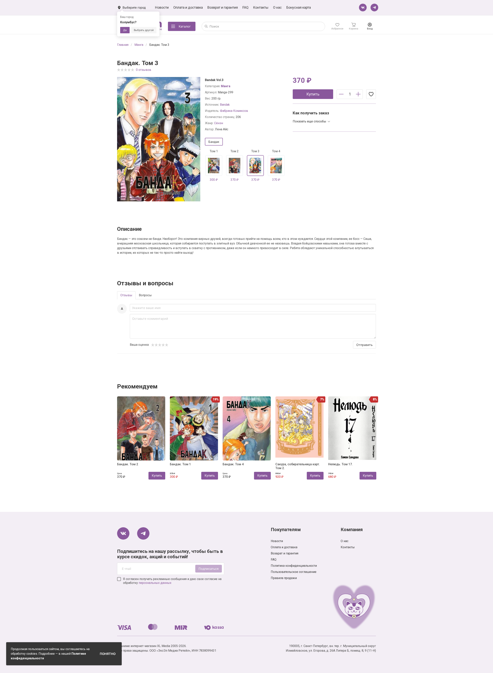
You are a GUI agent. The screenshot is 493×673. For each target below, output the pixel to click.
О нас (277, 7)
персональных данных (155, 583)
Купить (157, 475)
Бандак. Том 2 (127, 464)
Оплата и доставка (188, 7)
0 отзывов (143, 70)
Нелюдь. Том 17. (340, 464)
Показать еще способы (309, 121)
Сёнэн (218, 123)
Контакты (260, 7)
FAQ (245, 7)
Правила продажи (284, 578)
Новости (162, 7)
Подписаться (209, 569)
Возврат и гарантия (222, 7)
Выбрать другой (144, 30)
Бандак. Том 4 (233, 464)
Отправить (364, 345)
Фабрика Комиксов (234, 111)
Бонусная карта (298, 7)
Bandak (225, 104)
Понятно (108, 654)
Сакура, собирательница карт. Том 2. (297, 466)
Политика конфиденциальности (294, 566)
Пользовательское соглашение (293, 572)
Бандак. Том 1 (180, 464)
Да (125, 30)
